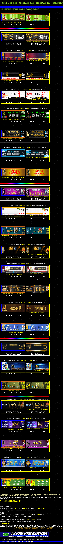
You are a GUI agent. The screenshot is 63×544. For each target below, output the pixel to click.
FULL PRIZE (14, 7)
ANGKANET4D (22, 166)
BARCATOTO (22, 50)
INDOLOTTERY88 (23, 360)
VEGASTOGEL (22, 457)
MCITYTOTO (23, 321)
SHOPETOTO (22, 89)
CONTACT (41, 7)
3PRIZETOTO (23, 418)
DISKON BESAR (21, 7)
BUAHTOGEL (22, 476)
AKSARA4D (23, 379)
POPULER (8, 7)
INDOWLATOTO (23, 263)
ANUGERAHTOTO (23, 399)
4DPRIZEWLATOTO (22, 128)
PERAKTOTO (22, 31)
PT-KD (2, 7)
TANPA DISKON (29, 7)
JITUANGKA (22, 108)
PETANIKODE (26, 504)
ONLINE (25, 508)
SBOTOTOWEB (22, 147)
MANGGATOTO (22, 205)
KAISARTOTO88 (22, 11)
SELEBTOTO (23, 186)
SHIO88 (22, 244)
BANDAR (29, 11)
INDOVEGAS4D (23, 302)
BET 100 (35, 7)
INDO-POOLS (22, 341)
